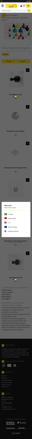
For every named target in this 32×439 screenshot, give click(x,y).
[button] (3, 6)
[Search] (29, 10)
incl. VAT (29, 1)
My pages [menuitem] (21, 6)
